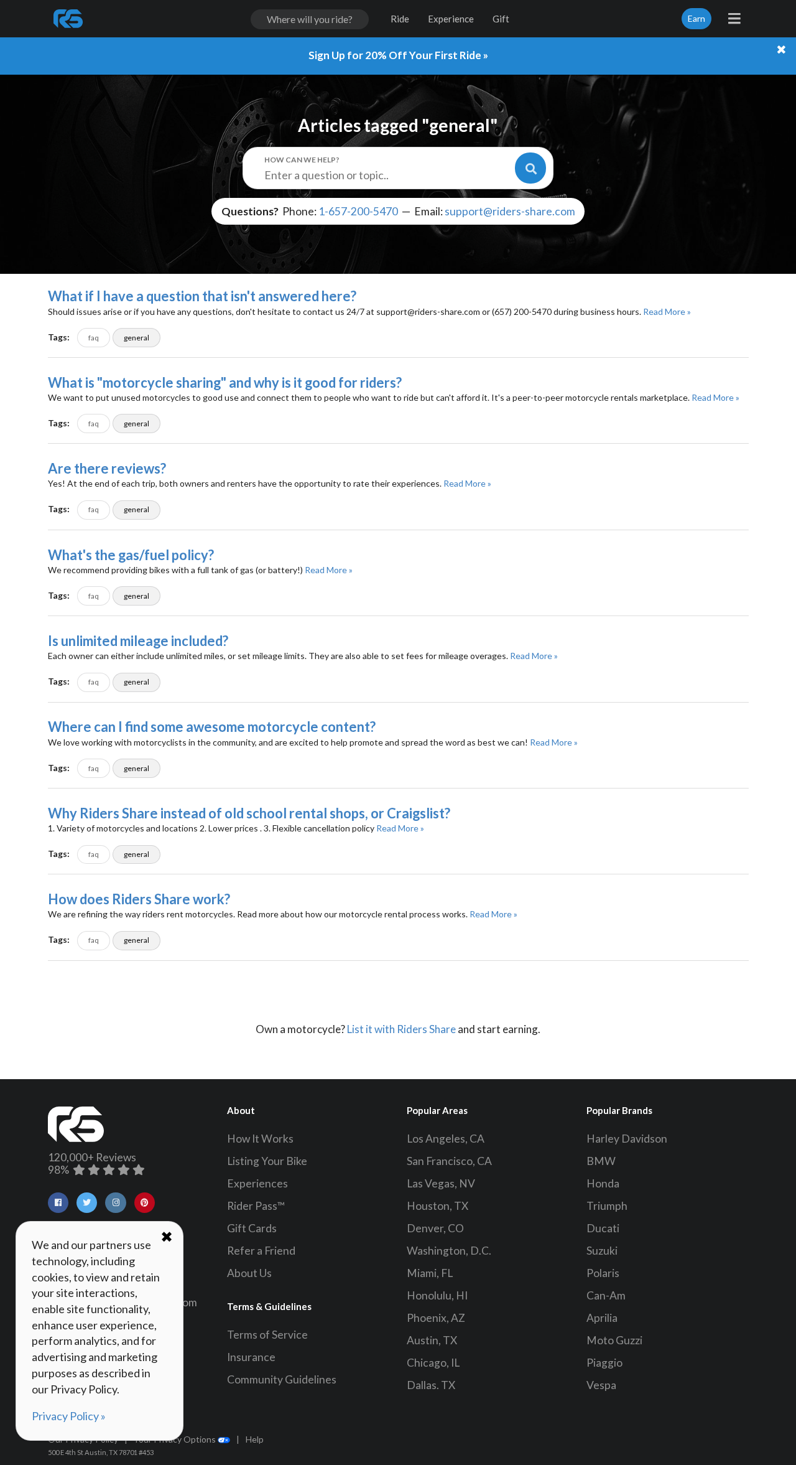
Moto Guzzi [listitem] (614, 1340)
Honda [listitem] (602, 1183)
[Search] (530, 168)
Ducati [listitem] (602, 1228)
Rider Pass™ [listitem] (256, 1205)
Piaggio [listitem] (604, 1362)
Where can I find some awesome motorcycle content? (212, 726)
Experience (451, 18)
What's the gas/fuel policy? (131, 554)
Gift (501, 18)
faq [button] (93, 337)
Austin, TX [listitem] (432, 1340)
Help (255, 1439)
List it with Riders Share (401, 1029)
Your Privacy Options (176, 1439)
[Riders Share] (69, 18)
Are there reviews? (107, 468)
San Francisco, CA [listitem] (449, 1161)
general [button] (136, 337)
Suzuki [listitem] (602, 1250)
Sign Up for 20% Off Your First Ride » (398, 55)
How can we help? (302, 159)
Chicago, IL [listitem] (433, 1362)
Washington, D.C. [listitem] (449, 1250)
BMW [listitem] (601, 1161)
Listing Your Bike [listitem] (267, 1161)
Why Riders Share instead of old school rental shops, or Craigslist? (249, 813)
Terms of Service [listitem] (267, 1334)
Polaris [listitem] (602, 1273)
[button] (58, 1202)
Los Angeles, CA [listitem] (445, 1138)
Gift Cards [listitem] (252, 1228)
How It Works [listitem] (260, 1138)
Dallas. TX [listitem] (431, 1385)
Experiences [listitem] (257, 1183)
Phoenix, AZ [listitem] (436, 1317)
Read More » (667, 311)
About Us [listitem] (249, 1273)
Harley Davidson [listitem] (626, 1138)
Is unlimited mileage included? (138, 640)
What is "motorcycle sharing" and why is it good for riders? (225, 382)
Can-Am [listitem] (606, 1295)
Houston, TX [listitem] (437, 1205)
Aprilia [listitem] (602, 1317)
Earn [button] (696, 18)
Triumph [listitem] (606, 1205)
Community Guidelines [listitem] (281, 1379)
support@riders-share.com (510, 211)
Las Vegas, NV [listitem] (441, 1183)
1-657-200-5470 (358, 211)
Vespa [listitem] (601, 1385)
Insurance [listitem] (251, 1357)
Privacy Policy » (69, 1416)
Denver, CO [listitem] (435, 1228)
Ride (400, 18)
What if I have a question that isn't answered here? (202, 296)
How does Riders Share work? (139, 899)
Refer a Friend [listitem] (261, 1250)
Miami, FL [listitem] (430, 1273)
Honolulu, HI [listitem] (437, 1295)
